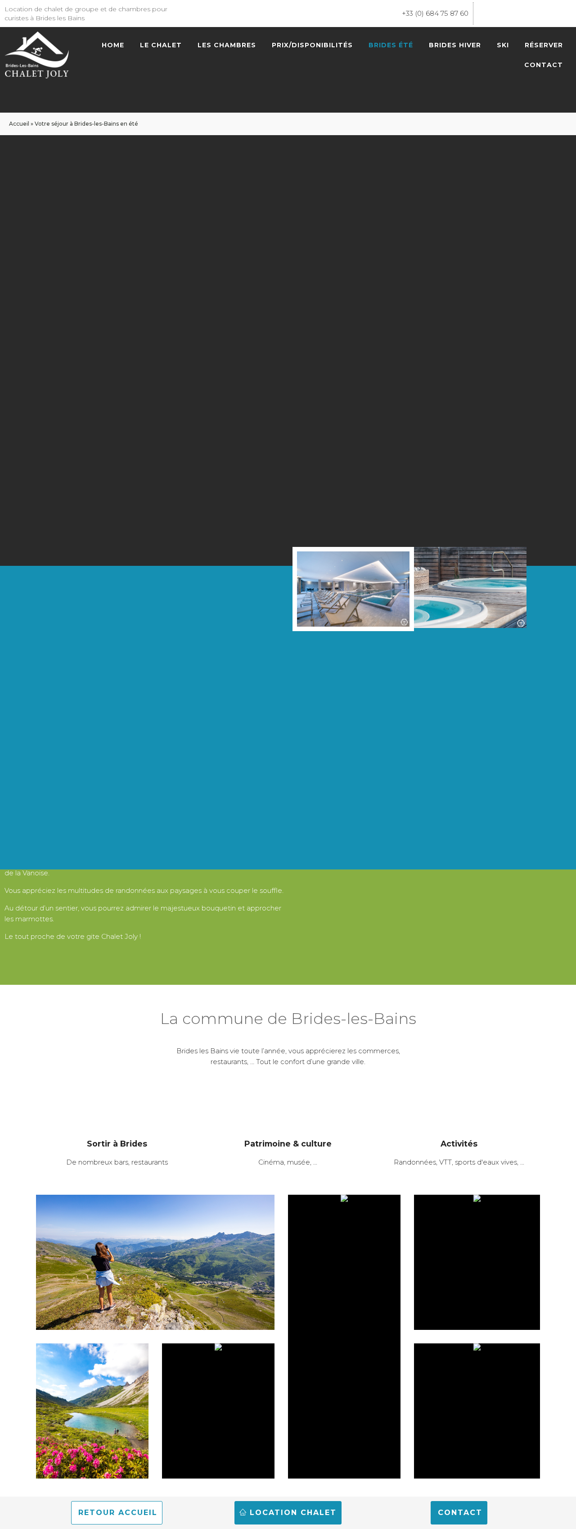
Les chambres (227, 45)
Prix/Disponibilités (312, 45)
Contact (543, 65)
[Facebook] (484, 13)
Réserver (544, 45)
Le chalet (161, 45)
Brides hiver (455, 45)
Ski (503, 45)
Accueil (19, 123)
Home (113, 45)
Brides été (391, 45)
